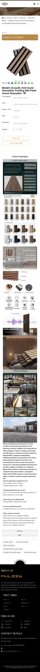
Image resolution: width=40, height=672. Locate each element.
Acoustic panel (8, 542)
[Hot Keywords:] (36, 32)
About (23, 599)
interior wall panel (8, 545)
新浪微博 (27, 624)
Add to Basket (14, 143)
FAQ (4, 606)
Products (6, 603)
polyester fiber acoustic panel (12, 549)
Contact (6, 609)
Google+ (27, 621)
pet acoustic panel (22, 542)
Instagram (8, 627)
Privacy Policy (29, 667)
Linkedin (8, 624)
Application (25, 603)
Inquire (14, 138)
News (23, 606)
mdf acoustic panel (30, 552)
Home (5, 599)
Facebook (8, 621)
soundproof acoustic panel (11, 552)
